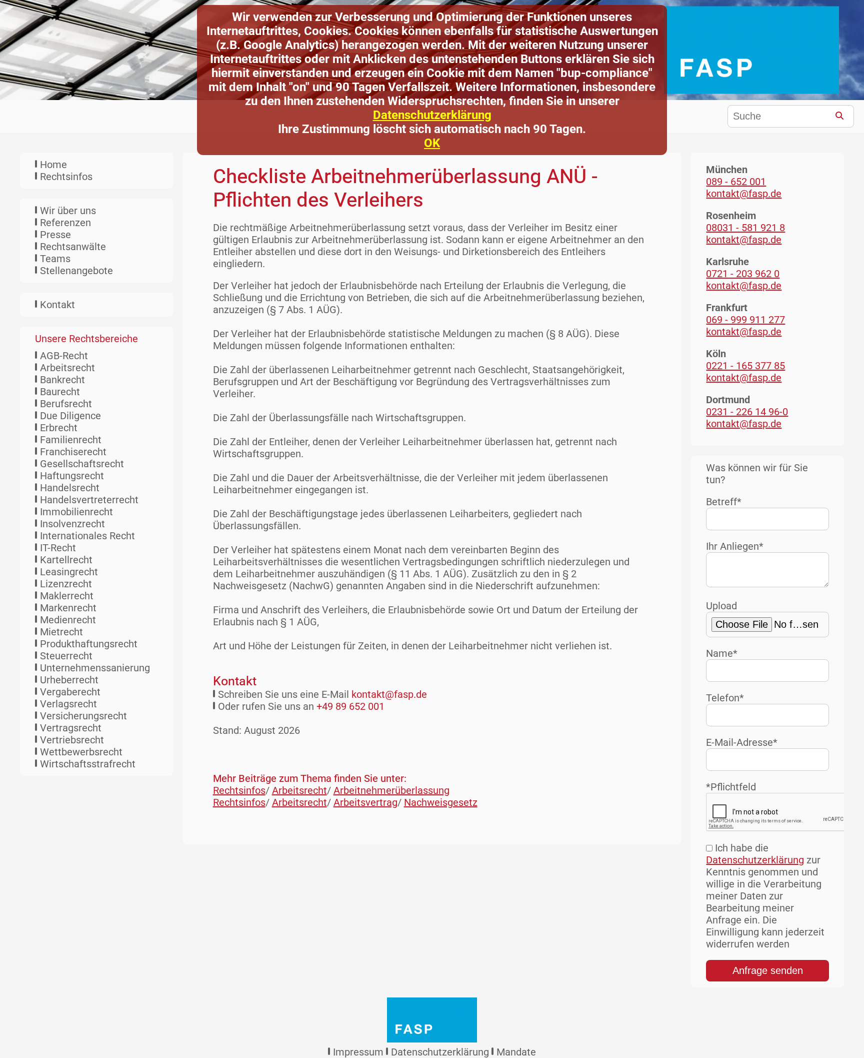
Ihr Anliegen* (735, 546)
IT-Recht (58, 548)
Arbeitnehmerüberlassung (392, 790)
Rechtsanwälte (73, 247)
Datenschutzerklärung (432, 115)
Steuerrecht (66, 656)
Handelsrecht (70, 488)
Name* (722, 653)
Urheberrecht (69, 680)
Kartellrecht (66, 560)
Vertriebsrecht (72, 740)
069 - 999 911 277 (745, 320)
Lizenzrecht (66, 584)
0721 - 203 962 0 (743, 274)
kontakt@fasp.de (389, 694)
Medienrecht (68, 620)
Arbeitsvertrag (366, 802)
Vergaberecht (70, 692)
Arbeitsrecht (67, 368)
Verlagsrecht (68, 704)
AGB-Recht (64, 356)
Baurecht (60, 392)
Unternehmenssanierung (95, 668)
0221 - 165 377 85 (745, 366)
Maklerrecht (67, 596)
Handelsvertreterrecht (89, 500)
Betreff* (724, 502)
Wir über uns (68, 211)
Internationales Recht (87, 536)
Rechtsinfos (66, 177)
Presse (55, 235)
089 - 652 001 (736, 182)
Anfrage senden (767, 970)
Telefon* (725, 698)
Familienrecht (71, 440)
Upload (721, 606)
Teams (55, 259)
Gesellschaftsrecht (82, 464)
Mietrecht (61, 632)
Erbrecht (59, 428)
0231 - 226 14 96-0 (747, 412)
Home (53, 165)
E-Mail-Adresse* (742, 742)
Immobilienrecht (76, 512)
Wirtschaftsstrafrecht (88, 764)
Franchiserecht (73, 452)
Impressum (358, 1052)
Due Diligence (70, 416)
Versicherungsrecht (83, 716)
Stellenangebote (76, 271)
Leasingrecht (69, 572)
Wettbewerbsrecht (81, 752)
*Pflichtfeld (731, 787)
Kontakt (57, 305)
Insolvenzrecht (72, 524)
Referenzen (65, 223)
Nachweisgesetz (441, 802)
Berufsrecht (66, 404)
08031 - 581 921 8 (745, 228)
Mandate (516, 1052)
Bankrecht (62, 380)
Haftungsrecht (72, 476)
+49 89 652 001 (350, 706)
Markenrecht (68, 608)
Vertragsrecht (71, 728)
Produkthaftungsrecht (89, 644)
